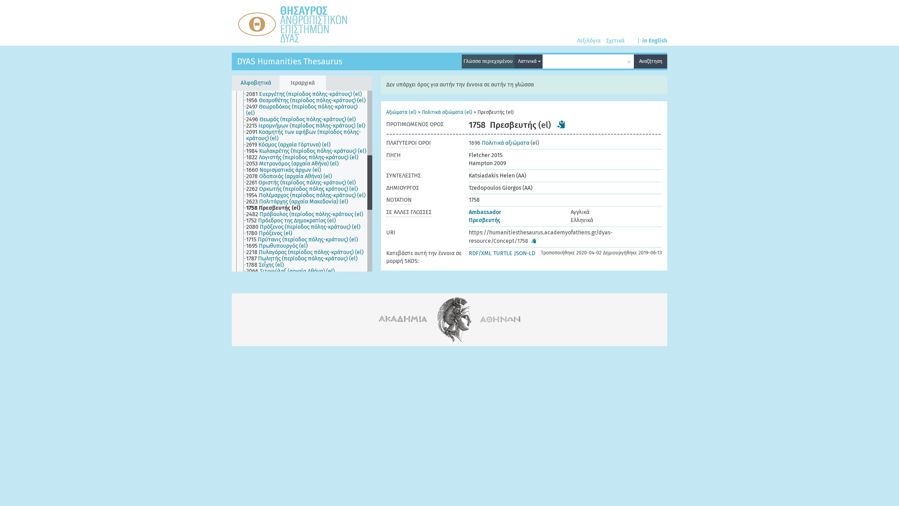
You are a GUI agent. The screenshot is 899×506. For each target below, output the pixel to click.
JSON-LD (524, 253)
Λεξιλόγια (589, 40)
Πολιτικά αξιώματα (499, 143)
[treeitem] (307, 94)
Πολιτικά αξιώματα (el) (447, 112)
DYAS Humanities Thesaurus (289, 61)
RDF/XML (480, 253)
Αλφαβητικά (256, 82)
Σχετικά (615, 40)
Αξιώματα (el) (401, 112)
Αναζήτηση (650, 61)
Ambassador (485, 212)
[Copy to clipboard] (561, 124)
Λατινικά (528, 61)
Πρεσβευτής (484, 220)
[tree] (302, 181)
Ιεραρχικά (303, 82)
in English (654, 40)
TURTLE (502, 253)
